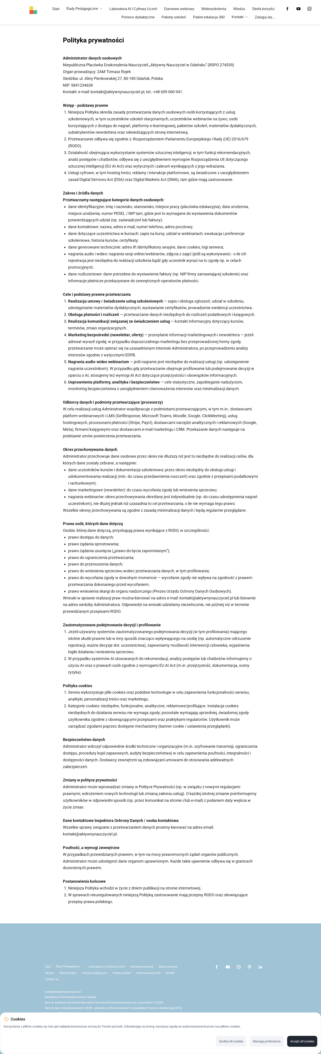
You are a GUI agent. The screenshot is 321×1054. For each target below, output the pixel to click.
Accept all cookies (302, 1041)
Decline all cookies (231, 1041)
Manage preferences (267, 1041)
